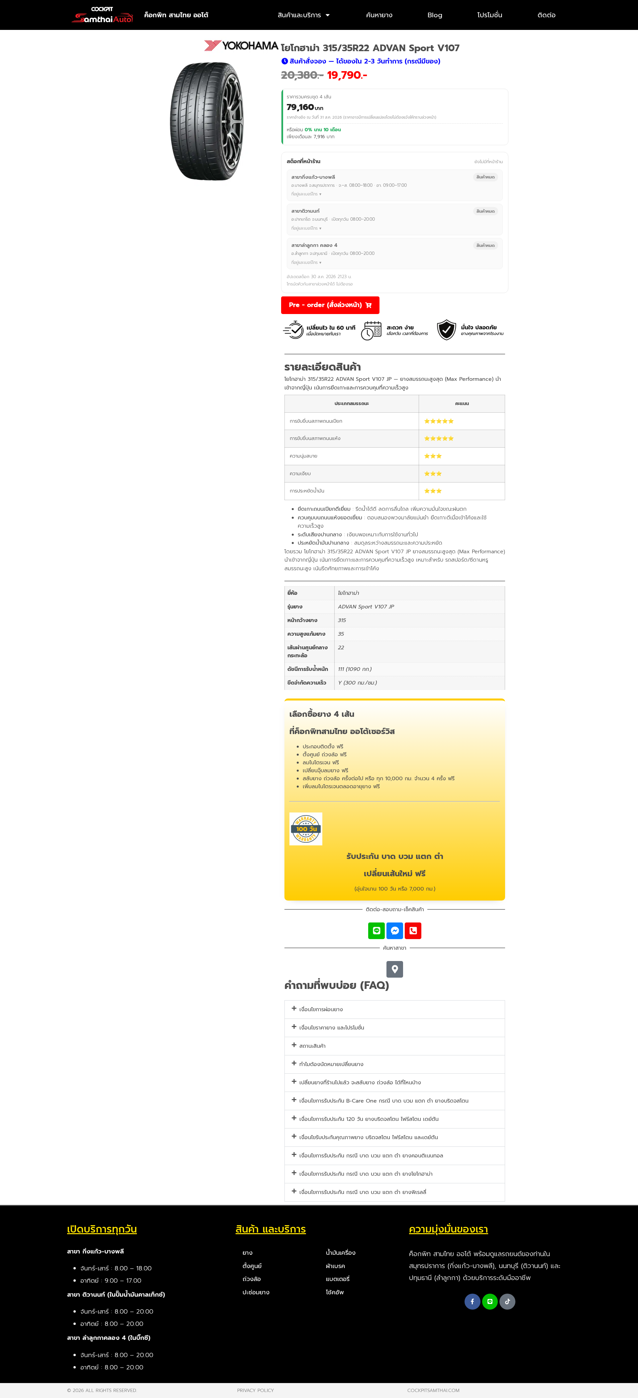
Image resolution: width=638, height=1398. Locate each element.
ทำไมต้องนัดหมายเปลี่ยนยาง (331, 1064)
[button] (360, 61)
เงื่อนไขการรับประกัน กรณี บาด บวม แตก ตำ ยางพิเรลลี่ (362, 1192)
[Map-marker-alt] (394, 969)
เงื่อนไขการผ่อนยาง (321, 1010)
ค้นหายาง (379, 15)
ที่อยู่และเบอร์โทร (304, 194)
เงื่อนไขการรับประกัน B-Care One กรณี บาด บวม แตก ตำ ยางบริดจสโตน (384, 1101)
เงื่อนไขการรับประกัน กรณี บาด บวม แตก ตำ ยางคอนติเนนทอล (371, 1156)
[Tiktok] (507, 1302)
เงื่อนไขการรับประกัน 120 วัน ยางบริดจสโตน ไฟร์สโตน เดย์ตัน (369, 1119)
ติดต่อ (547, 15)
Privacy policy (255, 1390)
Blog (435, 15)
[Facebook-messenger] (394, 930)
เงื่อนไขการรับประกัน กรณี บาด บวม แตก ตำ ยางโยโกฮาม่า (366, 1174)
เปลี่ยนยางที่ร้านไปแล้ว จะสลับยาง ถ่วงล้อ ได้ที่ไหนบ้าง (360, 1083)
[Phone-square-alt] (413, 930)
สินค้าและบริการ (299, 15)
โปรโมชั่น (490, 15)
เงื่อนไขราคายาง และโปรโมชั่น (331, 1028)
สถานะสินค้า (312, 1046)
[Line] (376, 930)
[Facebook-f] (472, 1302)
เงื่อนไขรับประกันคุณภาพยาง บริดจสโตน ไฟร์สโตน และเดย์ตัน (368, 1137)
